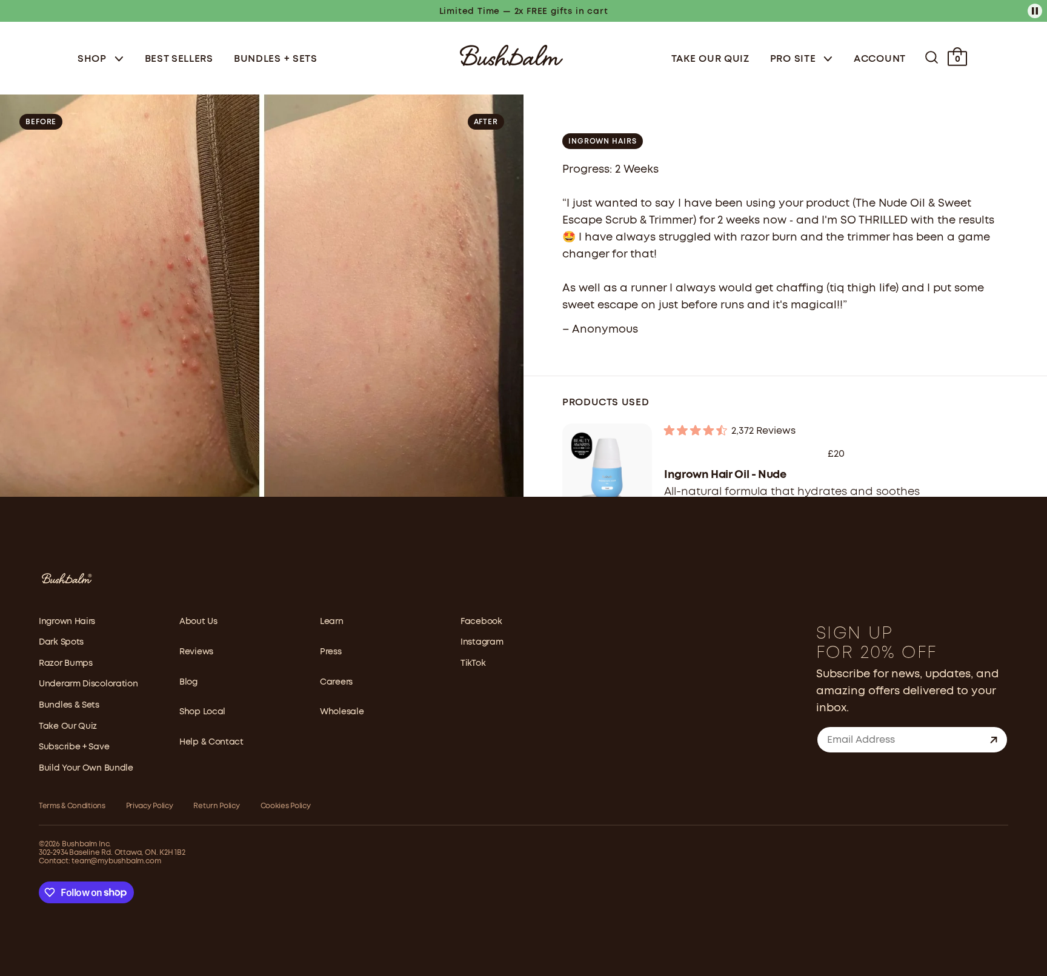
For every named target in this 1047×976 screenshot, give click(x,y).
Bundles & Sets (69, 705)
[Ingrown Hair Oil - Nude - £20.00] (607, 468)
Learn (332, 621)
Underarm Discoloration (88, 684)
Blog (188, 682)
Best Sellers (179, 59)
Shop (94, 59)
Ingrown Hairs (67, 621)
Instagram (481, 642)
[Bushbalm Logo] (511, 54)
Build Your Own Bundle (86, 768)
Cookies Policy (286, 806)
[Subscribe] (993, 740)
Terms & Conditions (72, 806)
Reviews (196, 652)
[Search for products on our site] (931, 57)
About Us (198, 621)
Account (880, 59)
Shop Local (202, 711)
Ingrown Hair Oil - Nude (725, 475)
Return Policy (216, 806)
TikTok (472, 663)
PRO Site (794, 59)
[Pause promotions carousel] (1035, 11)
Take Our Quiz (710, 59)
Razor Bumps (66, 663)
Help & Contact (211, 742)
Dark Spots (61, 642)
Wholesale (342, 711)
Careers (336, 682)
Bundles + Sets (275, 59)
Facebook (481, 621)
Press (331, 652)
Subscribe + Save (74, 747)
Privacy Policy (149, 806)
